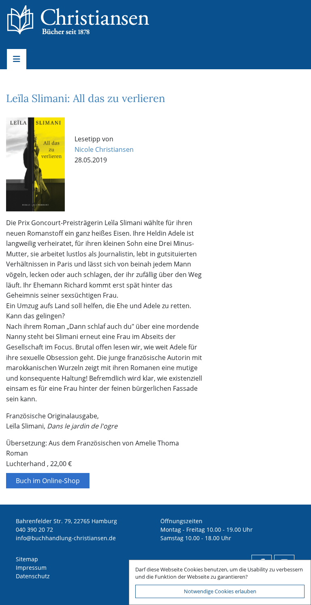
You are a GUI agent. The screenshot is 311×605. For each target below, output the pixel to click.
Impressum (31, 567)
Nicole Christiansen (104, 149)
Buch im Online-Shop (48, 480)
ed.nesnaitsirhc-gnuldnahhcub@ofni (66, 538)
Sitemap (27, 559)
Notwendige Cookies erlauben (220, 591)
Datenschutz (33, 576)
